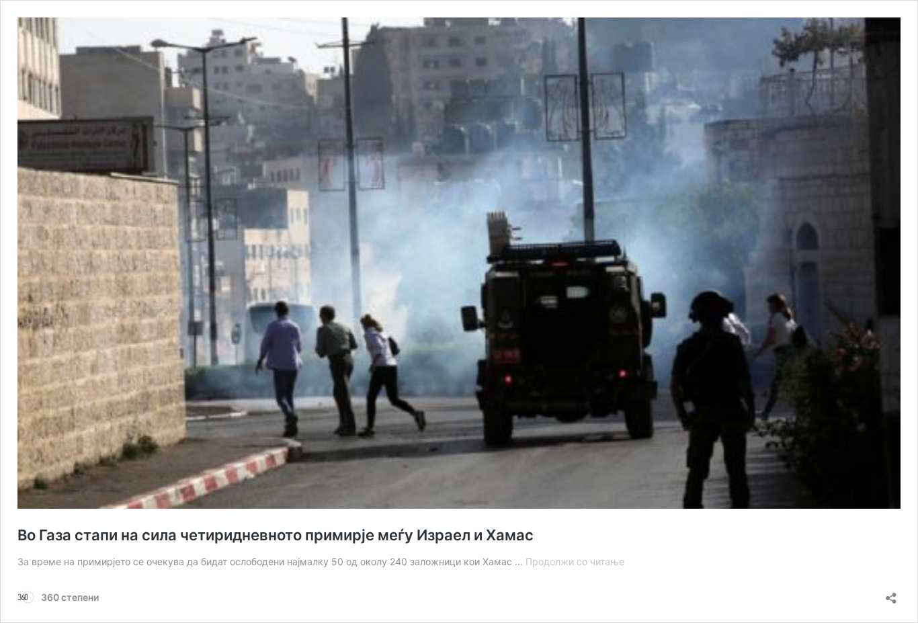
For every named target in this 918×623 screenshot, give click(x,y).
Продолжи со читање (575, 561)
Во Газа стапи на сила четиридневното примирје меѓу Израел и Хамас (275, 535)
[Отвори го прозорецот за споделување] (891, 593)
